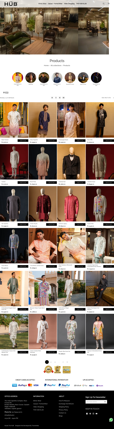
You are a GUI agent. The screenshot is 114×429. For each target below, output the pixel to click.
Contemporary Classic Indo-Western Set (9, 351)
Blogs (61, 416)
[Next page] (67, 362)
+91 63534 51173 (17, 412)
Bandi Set (31, 84)
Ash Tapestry (5, 223)
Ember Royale (33, 223)
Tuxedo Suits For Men (96, 85)
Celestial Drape (91, 181)
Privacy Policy (63, 410)
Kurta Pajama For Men (17, 85)
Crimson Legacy (63, 223)
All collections (56, 65)
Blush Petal (33, 181)
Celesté (3, 181)
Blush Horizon (5, 139)
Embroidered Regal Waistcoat (64, 308)
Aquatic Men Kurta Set (64, 351)
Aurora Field (90, 223)
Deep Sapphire (34, 139)
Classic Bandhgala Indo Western (93, 308)
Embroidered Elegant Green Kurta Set (9, 308)
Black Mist (90, 139)
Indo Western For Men (44, 85)
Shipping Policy (64, 407)
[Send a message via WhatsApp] (111, 420)
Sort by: (88, 93)
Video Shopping (38, 407)
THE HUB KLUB (38, 410)
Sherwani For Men (70, 84)
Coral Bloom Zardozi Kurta (37, 265)
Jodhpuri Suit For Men (57, 85)
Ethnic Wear (37, 401)
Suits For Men (83, 84)
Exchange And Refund (66, 404)
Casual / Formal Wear (40, 404)
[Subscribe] (105, 402)
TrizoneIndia (35, 425)
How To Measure (64, 401)
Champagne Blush (63, 139)
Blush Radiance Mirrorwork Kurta (65, 265)
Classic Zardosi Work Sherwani (35, 351)
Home (46, 65)
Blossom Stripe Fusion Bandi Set (37, 308)
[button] (109, 4)
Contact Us (62, 413)
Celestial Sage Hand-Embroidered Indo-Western (94, 265)
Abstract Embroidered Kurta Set (94, 351)
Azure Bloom (5, 265)
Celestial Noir (62, 181)
